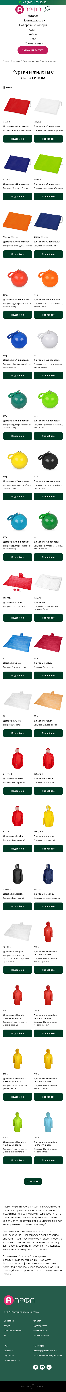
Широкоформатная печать (45, 1350)
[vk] (49, 1368)
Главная (6, 61)
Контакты (8, 1350)
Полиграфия (38, 1345)
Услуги (32, 29)
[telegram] (35, 1368)
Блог (33, 39)
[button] (32, 50)
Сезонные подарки (41, 1335)
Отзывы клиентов (12, 1360)
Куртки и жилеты (49, 61)
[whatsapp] (42, 1368)
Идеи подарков (33, 20)
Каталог (16, 61)
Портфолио (9, 1355)
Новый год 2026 (40, 1330)
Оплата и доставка (12, 1330)
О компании (33, 43)
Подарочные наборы (33, 25)
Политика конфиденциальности (47, 1355)
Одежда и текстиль (31, 61)
